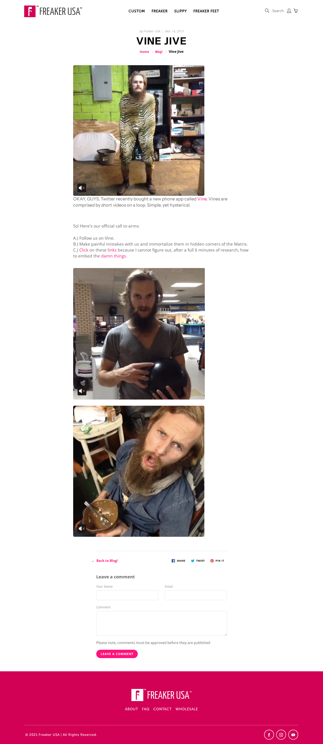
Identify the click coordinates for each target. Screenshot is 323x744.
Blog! (159, 52)
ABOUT (131, 709)
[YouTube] (293, 735)
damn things (113, 256)
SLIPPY (180, 11)
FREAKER (160, 11)
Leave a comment (117, 654)
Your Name (104, 586)
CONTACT (162, 709)
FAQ (145, 709)
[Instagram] (281, 735)
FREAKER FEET (206, 11)
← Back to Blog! (104, 560)
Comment (103, 607)
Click (83, 250)
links (112, 250)
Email (169, 586)
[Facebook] (269, 735)
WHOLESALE (187, 709)
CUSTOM (137, 11)
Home (144, 52)
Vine (202, 199)
